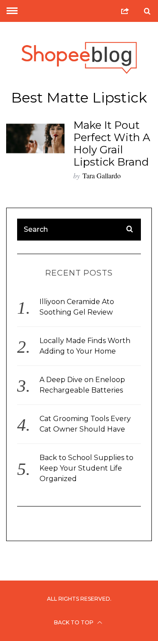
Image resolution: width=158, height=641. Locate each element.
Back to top (74, 622)
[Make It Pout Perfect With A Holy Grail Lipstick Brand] (35, 138)
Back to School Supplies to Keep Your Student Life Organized (86, 468)
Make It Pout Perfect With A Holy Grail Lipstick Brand (111, 143)
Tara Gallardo (102, 175)
